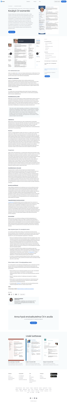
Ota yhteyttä (31, 377)
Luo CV (9, 375)
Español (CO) (45, 387)
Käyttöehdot (31, 379)
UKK (40, 1)
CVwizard (34, 401)
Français (49, 387)
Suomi (50, 389)
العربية (28, 392)
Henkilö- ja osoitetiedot (48, 43)
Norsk (29, 389)
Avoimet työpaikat (11, 378)
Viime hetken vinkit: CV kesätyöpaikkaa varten (50, 64)
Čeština (29, 390)
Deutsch (27, 387)
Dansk (24, 387)
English (31, 387)
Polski (32, 389)
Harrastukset (47, 58)
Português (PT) (41, 389)
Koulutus (46, 49)
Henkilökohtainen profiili (49, 46)
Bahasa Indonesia (19, 387)
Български (37, 390)
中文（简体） (32, 392)
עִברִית (50, 390)
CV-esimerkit (10, 6)
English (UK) (36, 387)
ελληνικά (32, 390)
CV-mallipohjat (21, 375)
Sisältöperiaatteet (43, 378)
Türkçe (25, 390)
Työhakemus (10, 377)
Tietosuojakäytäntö (32, 380)
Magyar (20, 389)
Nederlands (25, 389)
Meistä (41, 375)
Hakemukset (10, 379)
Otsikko (46, 44)
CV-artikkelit (21, 378)
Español (40, 387)
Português (36, 389)
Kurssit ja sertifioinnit (48, 55)
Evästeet (30, 382)
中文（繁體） (38, 392)
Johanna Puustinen (14, 8)
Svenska (17, 390)
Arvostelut (41, 377)
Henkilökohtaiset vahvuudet (49, 53)
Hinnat (35, 1)
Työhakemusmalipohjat (23, 379)
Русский (41, 390)
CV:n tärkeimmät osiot (47, 41)
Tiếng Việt (21, 390)
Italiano (16, 389)
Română (46, 389)
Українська (46, 390)
